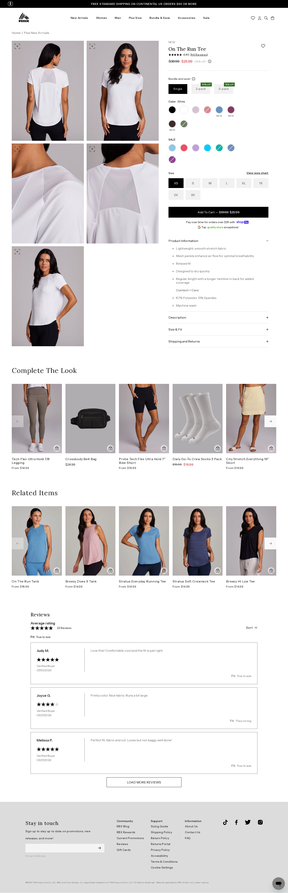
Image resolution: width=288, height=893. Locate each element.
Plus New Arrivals (36, 33)
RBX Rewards (126, 832)
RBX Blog (123, 826)
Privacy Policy (160, 850)
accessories (186, 18)
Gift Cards (124, 850)
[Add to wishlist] (263, 46)
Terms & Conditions (164, 861)
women (101, 18)
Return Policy (160, 838)
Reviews (122, 844)
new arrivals (79, 18)
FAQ (188, 838)
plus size (135, 18)
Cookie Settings (162, 867)
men (118, 18)
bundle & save (159, 18)
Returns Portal (160, 844)
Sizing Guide (159, 826)
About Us (191, 826)
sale (206, 18)
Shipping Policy (161, 832)
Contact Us (192, 832)
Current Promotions (130, 838)
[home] (24, 18)
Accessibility (159, 856)
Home (16, 33)
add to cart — (218, 212)
